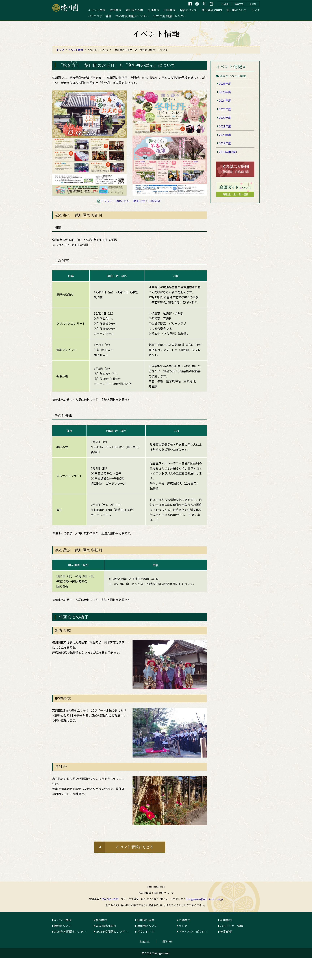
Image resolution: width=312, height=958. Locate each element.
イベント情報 (96, 10)
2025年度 (225, 92)
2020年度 (225, 135)
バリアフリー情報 (99, 16)
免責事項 (226, 932)
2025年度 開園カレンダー (131, 16)
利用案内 (169, 10)
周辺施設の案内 (212, 10)
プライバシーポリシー (193, 932)
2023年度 (225, 109)
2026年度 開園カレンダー (169, 16)
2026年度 (225, 83)
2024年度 (225, 100)
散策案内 (115, 10)
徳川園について (236, 10)
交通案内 (153, 10)
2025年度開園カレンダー (112, 932)
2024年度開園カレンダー (70, 932)
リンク (255, 10)
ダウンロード (145, 932)
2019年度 (225, 143)
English (225, 3)
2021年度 (225, 126)
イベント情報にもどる (135, 846)
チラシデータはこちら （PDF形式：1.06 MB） (131, 201)
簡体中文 (239, 3)
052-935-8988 (110, 899)
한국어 (253, 3)
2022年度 (225, 117)
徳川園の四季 (134, 10)
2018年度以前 (228, 152)
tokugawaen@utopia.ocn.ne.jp (204, 899)
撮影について (188, 10)
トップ (60, 50)
